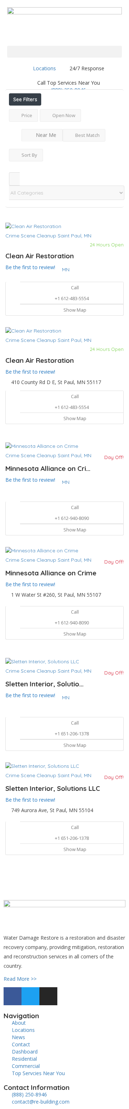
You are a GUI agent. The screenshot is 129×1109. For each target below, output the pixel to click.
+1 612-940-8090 (72, 518)
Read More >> (20, 978)
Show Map (74, 310)
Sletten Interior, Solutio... (44, 684)
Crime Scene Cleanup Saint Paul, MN (48, 235)
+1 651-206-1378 (72, 733)
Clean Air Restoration (39, 255)
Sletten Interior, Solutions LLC (52, 788)
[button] (64, 52)
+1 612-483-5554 (72, 298)
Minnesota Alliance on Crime (50, 573)
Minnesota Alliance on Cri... (47, 468)
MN (66, 269)
